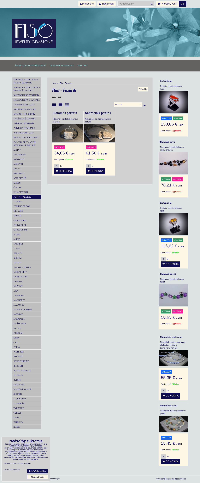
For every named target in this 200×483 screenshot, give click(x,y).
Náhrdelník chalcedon (171, 337)
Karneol (18, 243)
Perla (16, 347)
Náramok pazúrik (65, 113)
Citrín (17, 183)
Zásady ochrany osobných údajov (17, 464)
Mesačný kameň (22, 309)
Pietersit (18, 351)
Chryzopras (20, 229)
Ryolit (17, 380)
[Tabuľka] (67, 106)
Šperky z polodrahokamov (30, 65)
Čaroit (17, 187)
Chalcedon (20, 220)
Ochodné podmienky (62, 65)
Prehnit (18, 356)
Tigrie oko (19, 398)
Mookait (18, 314)
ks (61, 166)
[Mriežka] (54, 106)
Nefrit (17, 328)
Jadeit (16, 234)
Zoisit (16, 427)
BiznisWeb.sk (180, 479)
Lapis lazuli (20, 276)
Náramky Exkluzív (24, 104)
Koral (16, 248)
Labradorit (20, 272)
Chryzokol (19, 225)
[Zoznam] (60, 106)
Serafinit (18, 384)
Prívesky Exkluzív (23, 123)
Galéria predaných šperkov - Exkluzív (24, 144)
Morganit (19, 319)
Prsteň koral (166, 81)
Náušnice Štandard (24, 118)
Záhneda (18, 422)
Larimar (18, 281)
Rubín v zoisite (22, 370)
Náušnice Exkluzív (24, 114)
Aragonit (18, 173)
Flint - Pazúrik (22, 197)
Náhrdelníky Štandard (26, 99)
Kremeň (17, 253)
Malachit (18, 305)
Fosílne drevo (21, 206)
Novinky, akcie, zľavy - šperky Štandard (26, 89)
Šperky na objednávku (26, 137)
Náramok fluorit (168, 274)
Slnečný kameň (22, 389)
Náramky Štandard (24, 109)
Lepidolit (18, 295)
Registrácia (108, 3)
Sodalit (17, 394)
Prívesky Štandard (24, 128)
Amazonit (19, 159)
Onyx (16, 337)
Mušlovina (19, 323)
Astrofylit (19, 178)
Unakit (17, 417)
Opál (16, 342)
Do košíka (65, 171)
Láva (15, 291)
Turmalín (18, 403)
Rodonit (18, 366)
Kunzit (17, 262)
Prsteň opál (165, 203)
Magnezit (19, 300)
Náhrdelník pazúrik (98, 113)
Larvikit (18, 286)
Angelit (18, 168)
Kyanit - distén (22, 267)
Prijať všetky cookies (37, 471)
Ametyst (18, 164)
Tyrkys (17, 413)
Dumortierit (20, 192)
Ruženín (18, 375)
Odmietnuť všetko (37, 477)
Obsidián (18, 333)
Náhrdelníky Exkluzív (26, 95)
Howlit (17, 215)
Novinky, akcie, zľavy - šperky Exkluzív (26, 81)
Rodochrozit (21, 361)
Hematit (18, 211)
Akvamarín (19, 154)
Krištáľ (17, 258)
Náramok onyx (167, 142)
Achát (16, 150)
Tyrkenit (18, 408)
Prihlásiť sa (88, 3)
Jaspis (16, 239)
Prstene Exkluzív (23, 132)
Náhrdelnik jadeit (168, 405)
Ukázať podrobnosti (12, 470)
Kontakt (83, 65)
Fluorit (17, 201)
